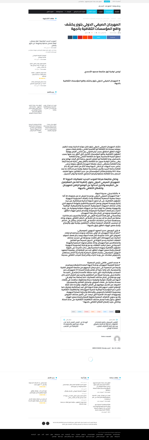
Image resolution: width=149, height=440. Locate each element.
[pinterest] (80, 37)
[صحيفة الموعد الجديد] (109, 5)
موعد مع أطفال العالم (69, 437)
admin (109, 412)
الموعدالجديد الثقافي (100, 437)
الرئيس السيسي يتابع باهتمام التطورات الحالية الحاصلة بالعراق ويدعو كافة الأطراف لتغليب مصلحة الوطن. (105, 324)
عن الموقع (84, 434)
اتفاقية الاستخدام (99, 434)
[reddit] (85, 37)
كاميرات (47, 434)
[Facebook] (33, 1)
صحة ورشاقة (57, 434)
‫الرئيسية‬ (119, 18)
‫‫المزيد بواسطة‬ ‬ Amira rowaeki (101, 348)
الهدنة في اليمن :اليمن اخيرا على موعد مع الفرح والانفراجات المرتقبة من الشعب (75, 323)
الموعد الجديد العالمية (79, 437)
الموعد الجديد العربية (90, 437)
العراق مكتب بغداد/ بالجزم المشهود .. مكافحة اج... (90, 1)
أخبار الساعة (113, 18)
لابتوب (38, 434)
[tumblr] (70, 37)
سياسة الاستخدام (116, 434)
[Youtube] (30, 1)
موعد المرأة (60, 437)
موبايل (51, 434)
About (73, 434)
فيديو (63, 434)
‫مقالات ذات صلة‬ (116, 348)
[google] (90, 37)
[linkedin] (75, 37)
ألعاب (43, 434)
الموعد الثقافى (112, 21)
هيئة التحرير (54, 437)
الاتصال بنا (78, 434)
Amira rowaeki (113, 33)
